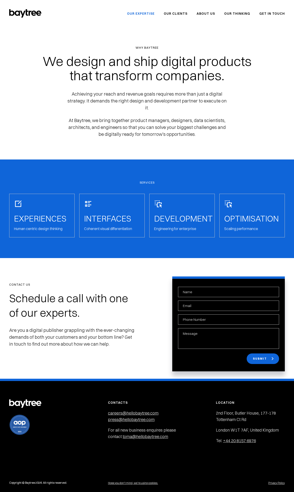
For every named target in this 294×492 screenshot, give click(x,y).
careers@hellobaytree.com (133, 413)
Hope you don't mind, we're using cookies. (133, 483)
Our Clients (175, 13)
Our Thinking (237, 13)
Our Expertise (141, 13)
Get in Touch (272, 13)
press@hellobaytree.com (131, 419)
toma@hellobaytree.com (145, 436)
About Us (206, 13)
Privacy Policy (276, 483)
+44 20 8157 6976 (239, 440)
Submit (260, 358)
